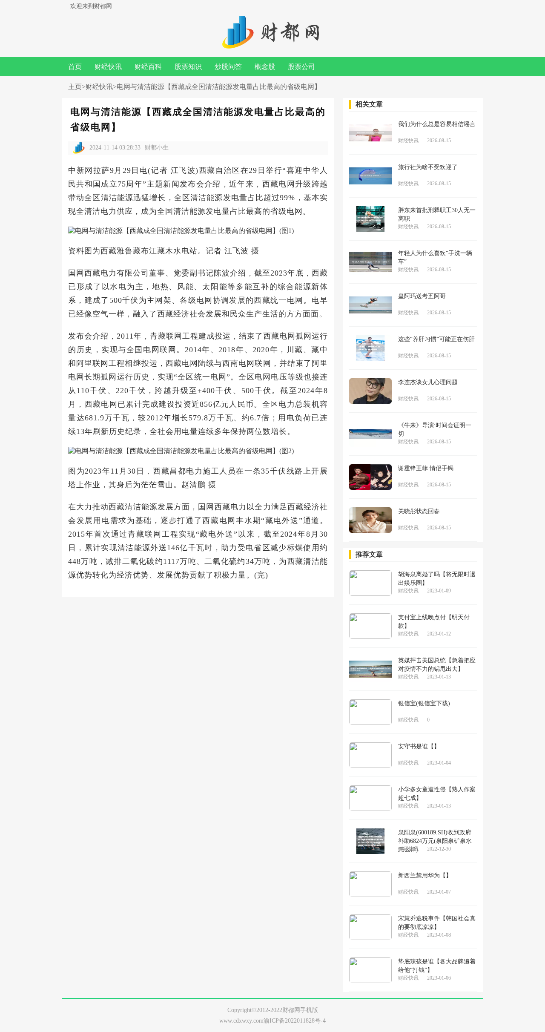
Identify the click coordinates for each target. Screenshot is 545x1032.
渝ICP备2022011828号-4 (295, 1021)
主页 (75, 86)
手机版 (309, 1010)
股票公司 (301, 66)
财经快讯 (108, 66)
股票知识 (188, 66)
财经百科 (148, 66)
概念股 (265, 66)
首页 (75, 66)
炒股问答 (228, 66)
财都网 (291, 1010)
